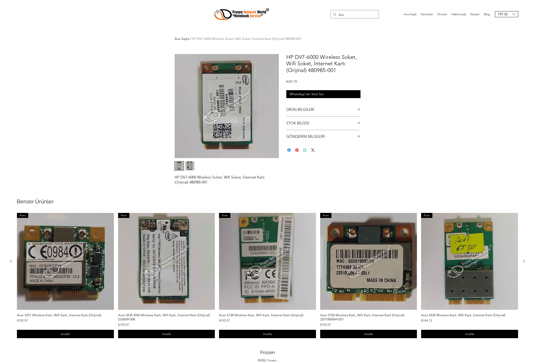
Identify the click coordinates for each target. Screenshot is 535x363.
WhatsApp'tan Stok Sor (306, 94)
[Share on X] (312, 150)
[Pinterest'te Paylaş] (296, 150)
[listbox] (506, 14)
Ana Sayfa (182, 39)
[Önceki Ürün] (10, 261)
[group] (267, 275)
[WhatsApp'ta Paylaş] (304, 150)
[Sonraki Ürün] (524, 261)
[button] (506, 14)
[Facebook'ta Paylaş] (289, 150)
